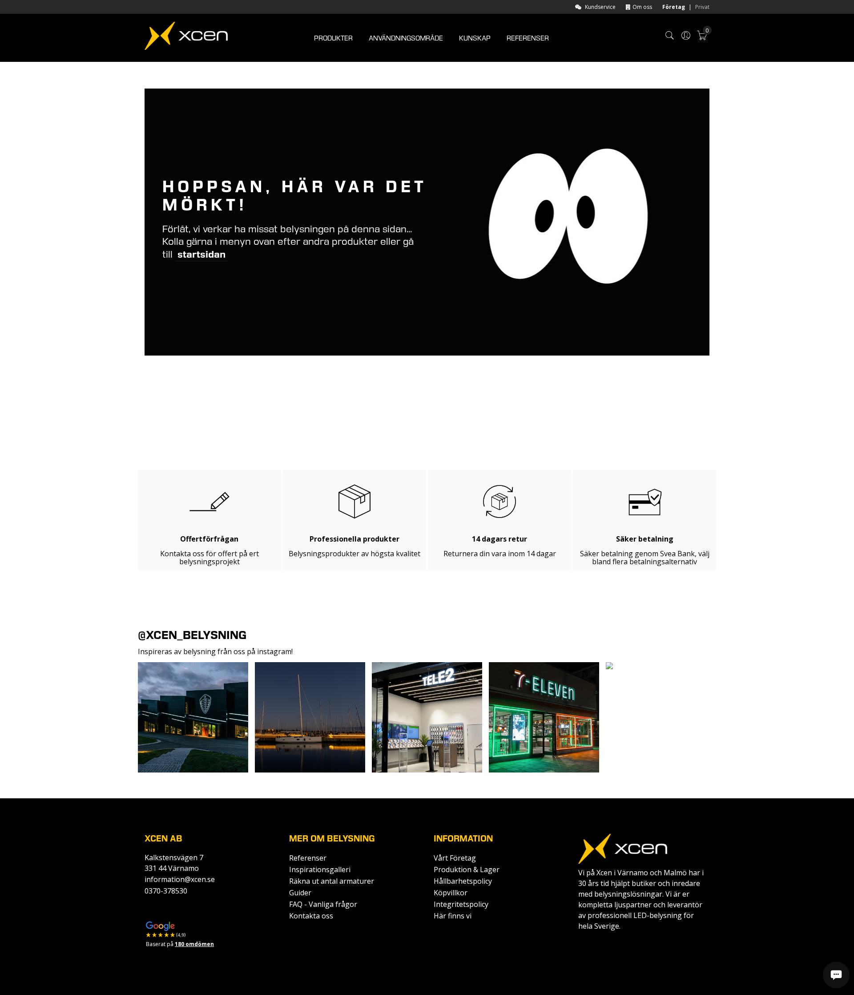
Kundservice (600, 7)
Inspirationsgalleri (319, 869)
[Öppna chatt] (836, 975)
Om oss (642, 7)
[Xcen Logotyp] (186, 37)
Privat (702, 7)
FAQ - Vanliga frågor (323, 904)
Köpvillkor (450, 893)
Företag (673, 7)
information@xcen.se (180, 879)
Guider (300, 893)
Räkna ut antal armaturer (331, 881)
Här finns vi (452, 916)
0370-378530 (166, 891)
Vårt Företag (455, 858)
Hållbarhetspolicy (463, 881)
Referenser (307, 858)
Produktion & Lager (467, 869)
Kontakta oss (311, 916)
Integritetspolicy (461, 904)
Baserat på (180, 944)
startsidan (201, 254)
